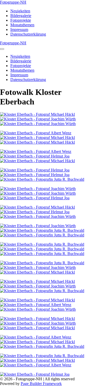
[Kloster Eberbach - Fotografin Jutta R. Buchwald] (42, 179)
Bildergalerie (20, 15)
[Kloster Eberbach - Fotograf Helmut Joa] (34, 156)
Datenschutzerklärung (28, 34)
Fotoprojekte (20, 20)
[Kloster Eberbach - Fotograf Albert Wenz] (35, 133)
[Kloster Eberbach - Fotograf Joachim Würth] (38, 119)
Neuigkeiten (20, 11)
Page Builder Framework (41, 383)
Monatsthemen (22, 25)
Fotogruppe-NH (13, 2)
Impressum (19, 29)
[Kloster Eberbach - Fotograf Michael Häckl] (37, 114)
